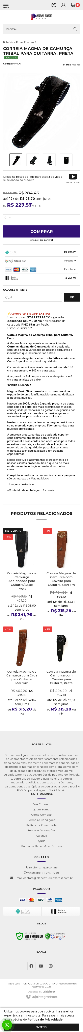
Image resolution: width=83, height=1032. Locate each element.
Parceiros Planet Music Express (41, 846)
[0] (73, 5)
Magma (76, 64)
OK (72, 297)
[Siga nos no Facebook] (31, 966)
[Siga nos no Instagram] (51, 966)
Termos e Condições (41, 819)
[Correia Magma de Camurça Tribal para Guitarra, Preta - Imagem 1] (15, 160)
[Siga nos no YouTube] (41, 966)
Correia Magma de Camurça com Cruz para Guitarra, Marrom (21, 677)
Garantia (41, 835)
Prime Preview (25, 42)
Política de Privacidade (41, 825)
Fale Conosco (41, 804)
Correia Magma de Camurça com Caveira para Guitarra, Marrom (61, 579)
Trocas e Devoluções (41, 830)
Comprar (41, 231)
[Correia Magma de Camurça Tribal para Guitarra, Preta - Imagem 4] (66, 160)
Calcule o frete (15, 290)
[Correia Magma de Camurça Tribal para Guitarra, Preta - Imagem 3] (49, 160)
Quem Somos (41, 809)
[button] (73, 178)
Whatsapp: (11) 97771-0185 (43, 872)
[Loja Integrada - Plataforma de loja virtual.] (41, 997)
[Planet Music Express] (41, 17)
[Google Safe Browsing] (55, 937)
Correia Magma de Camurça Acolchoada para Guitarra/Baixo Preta (21, 580)
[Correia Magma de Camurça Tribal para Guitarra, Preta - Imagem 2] (32, 160)
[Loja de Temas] (49, 991)
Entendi (42, 1027)
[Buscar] (75, 29)
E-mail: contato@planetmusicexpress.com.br (43, 878)
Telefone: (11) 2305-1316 (42, 867)
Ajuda (41, 840)
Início (9, 42)
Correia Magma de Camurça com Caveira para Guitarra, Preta (61, 677)
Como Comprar (41, 814)
